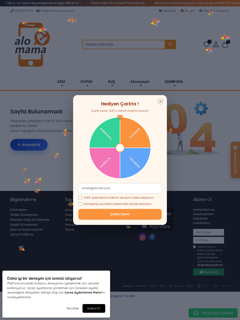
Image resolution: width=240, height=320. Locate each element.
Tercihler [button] (72, 308)
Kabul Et (93, 308)
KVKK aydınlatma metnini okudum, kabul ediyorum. (119, 198)
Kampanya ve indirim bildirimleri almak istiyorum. (118, 204)
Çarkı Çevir (120, 214)
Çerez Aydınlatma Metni (82, 292)
